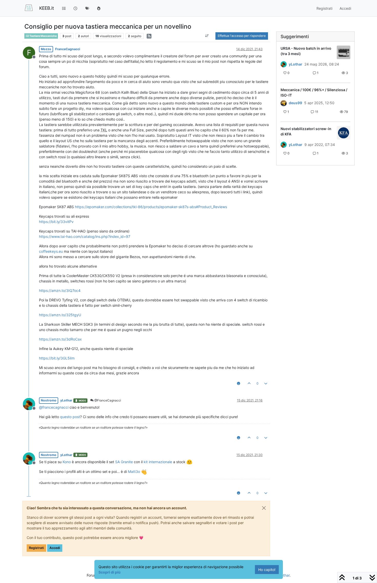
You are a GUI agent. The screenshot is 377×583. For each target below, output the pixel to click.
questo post (70, 417)
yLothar (66, 400)
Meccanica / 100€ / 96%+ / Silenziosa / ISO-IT (314, 92)
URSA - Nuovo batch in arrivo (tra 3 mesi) (306, 51)
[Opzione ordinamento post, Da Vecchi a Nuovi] (207, 35)
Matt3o (134, 471)
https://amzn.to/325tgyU (60, 315)
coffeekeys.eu (51, 251)
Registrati (36, 548)
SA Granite (124, 462)
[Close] (264, 508)
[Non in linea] (31, 403)
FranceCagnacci (67, 49)
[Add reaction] (238, 383)
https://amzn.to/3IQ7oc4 (60, 290)
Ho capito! (266, 569)
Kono (67, 462)
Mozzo (46, 49)
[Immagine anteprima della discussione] (343, 52)
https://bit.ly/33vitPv (56, 221)
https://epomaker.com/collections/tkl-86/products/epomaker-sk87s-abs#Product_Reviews (151, 207)
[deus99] (284, 103)
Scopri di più (109, 572)
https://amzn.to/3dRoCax (60, 339)
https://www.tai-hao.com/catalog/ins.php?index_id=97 (84, 236)
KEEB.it (46, 8)
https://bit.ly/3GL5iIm (57, 358)
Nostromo (48, 400)
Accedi (54, 548)
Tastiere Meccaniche (43, 36)
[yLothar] (284, 64)
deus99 (295, 103)
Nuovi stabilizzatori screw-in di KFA (306, 131)
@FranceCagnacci (107, 400)
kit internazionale (158, 462)
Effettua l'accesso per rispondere (242, 36)
